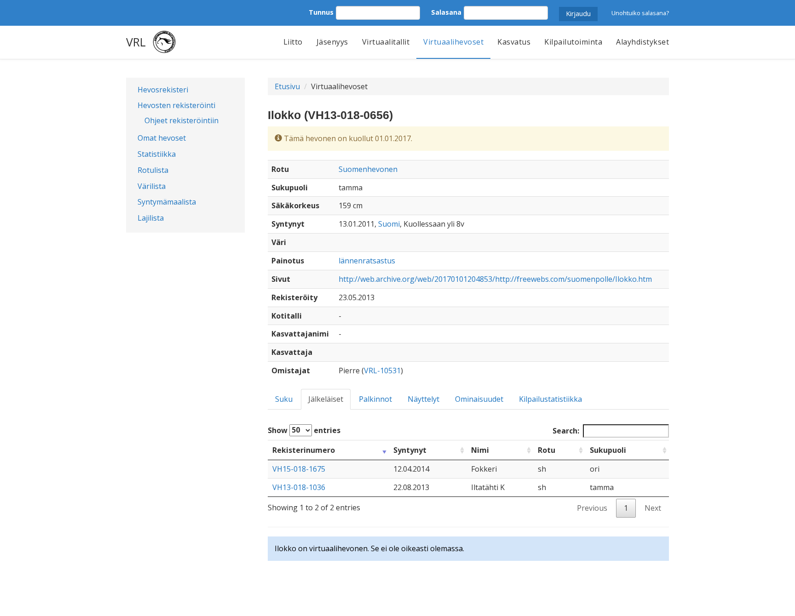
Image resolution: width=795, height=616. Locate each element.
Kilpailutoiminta (573, 42)
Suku (284, 399)
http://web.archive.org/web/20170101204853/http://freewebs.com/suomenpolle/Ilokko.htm (495, 279)
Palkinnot (375, 399)
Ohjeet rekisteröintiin (181, 120)
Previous (592, 508)
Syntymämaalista (167, 202)
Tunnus (321, 12)
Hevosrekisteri (163, 90)
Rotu (546, 450)
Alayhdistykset (642, 42)
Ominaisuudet (479, 399)
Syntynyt (409, 450)
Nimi (480, 450)
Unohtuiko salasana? (640, 13)
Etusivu (287, 86)
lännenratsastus (367, 261)
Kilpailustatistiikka (550, 399)
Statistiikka (157, 154)
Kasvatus (513, 42)
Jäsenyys (332, 42)
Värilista (152, 186)
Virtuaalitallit (386, 42)
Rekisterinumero (303, 450)
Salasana (446, 12)
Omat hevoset (162, 138)
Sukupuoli (608, 450)
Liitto (293, 42)
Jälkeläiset (325, 399)
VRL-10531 (382, 370)
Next (653, 508)
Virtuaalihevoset (453, 42)
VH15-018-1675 (298, 469)
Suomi (389, 224)
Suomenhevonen (368, 169)
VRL (136, 42)
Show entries (304, 430)
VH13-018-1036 (298, 487)
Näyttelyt (423, 399)
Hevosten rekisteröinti (176, 105)
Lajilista (151, 218)
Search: (566, 431)
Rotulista (153, 170)
